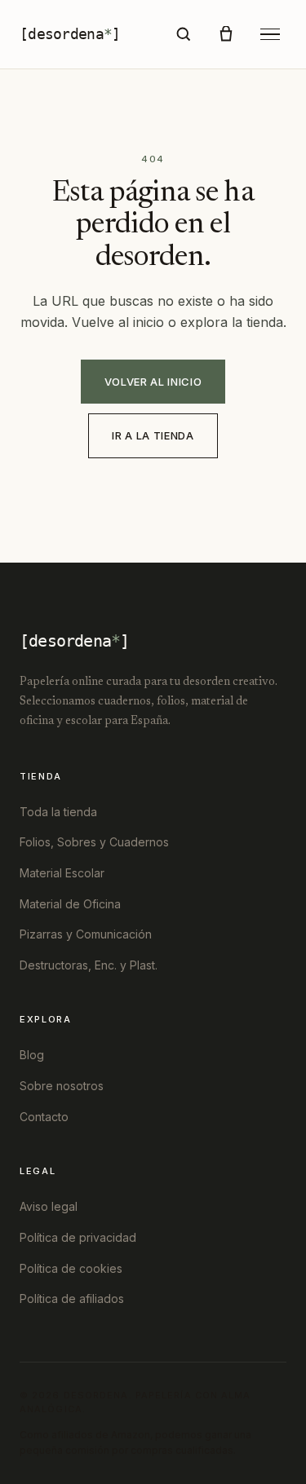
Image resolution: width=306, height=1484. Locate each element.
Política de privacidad (78, 1237)
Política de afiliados (72, 1298)
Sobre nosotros (62, 1086)
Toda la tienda (58, 812)
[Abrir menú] (270, 34)
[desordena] (70, 33)
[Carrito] (226, 34)
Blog (32, 1055)
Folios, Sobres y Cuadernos (94, 842)
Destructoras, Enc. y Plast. (88, 965)
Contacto (44, 1117)
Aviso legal (49, 1206)
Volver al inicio (153, 381)
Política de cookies (71, 1268)
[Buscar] (183, 34)
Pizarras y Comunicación (86, 934)
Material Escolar (62, 873)
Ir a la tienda (152, 435)
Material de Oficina (70, 904)
